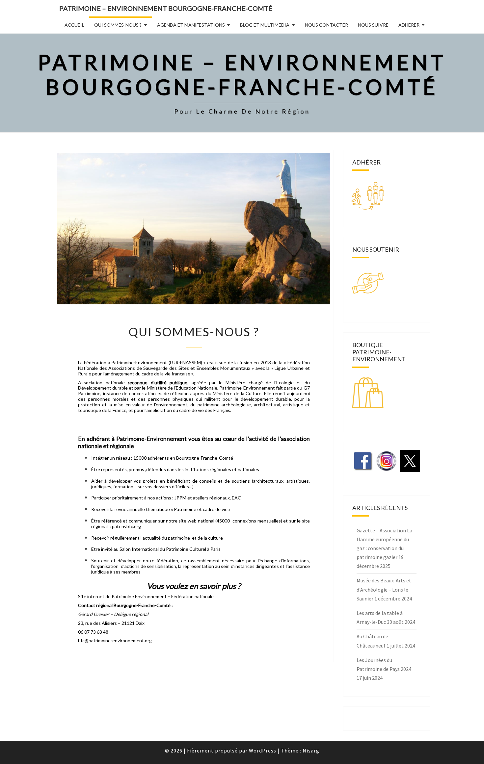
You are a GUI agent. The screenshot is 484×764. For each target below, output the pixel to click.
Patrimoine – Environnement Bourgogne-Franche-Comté (165, 8)
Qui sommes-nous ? (118, 25)
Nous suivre (373, 25)
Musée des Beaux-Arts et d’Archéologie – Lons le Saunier (384, 589)
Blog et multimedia (264, 25)
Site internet (91, 596)
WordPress (262, 750)
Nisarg (311, 750)
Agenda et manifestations (191, 25)
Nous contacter (326, 25)
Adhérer (408, 25)
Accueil (74, 25)
